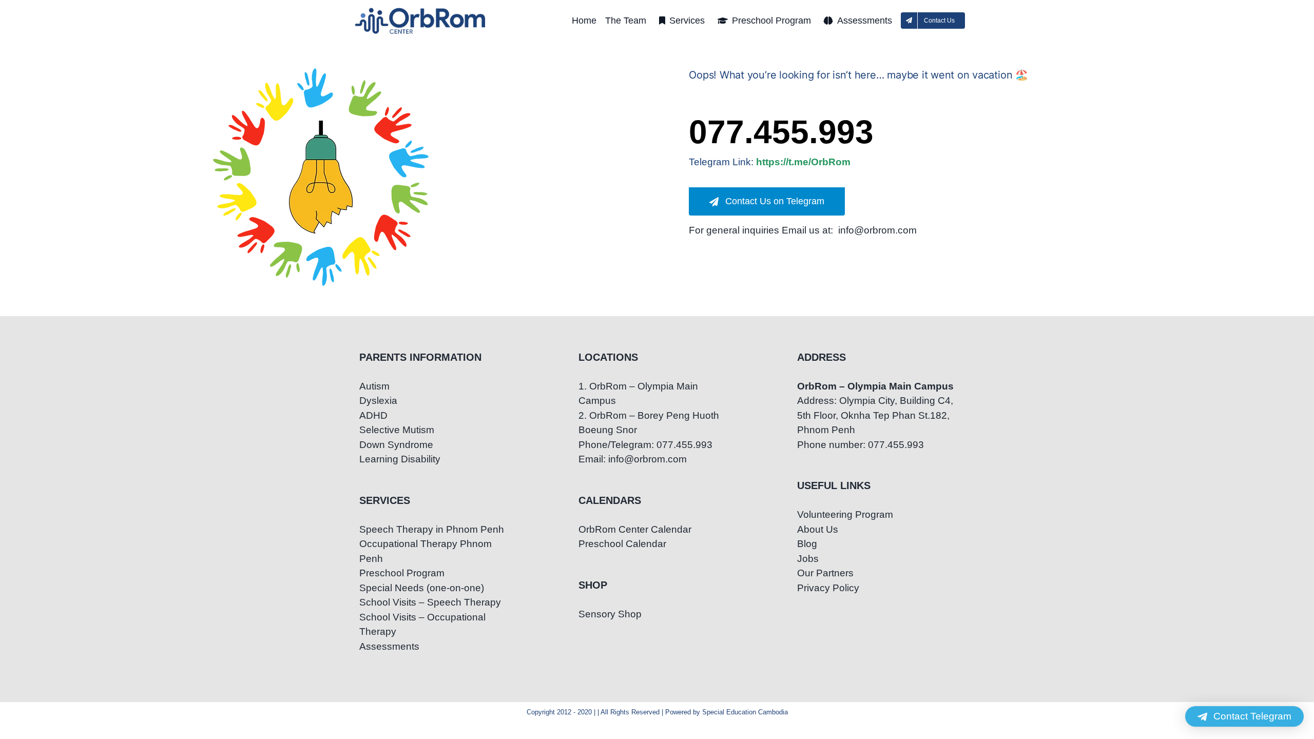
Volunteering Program (845, 514)
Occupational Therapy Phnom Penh (425, 551)
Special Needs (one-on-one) (421, 587)
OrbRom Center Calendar (634, 529)
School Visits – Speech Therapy (430, 602)
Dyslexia (378, 400)
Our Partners (825, 573)
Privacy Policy (828, 587)
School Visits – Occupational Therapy (422, 624)
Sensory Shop (610, 614)
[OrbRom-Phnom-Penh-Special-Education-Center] (421, 10)
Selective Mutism (396, 429)
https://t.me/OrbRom (803, 162)
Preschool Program (402, 573)
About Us (817, 529)
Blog (807, 543)
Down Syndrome (396, 444)
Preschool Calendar (622, 543)
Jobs (808, 558)
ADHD (373, 415)
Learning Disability (399, 459)
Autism (374, 386)
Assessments (389, 646)
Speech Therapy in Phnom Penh (431, 529)
